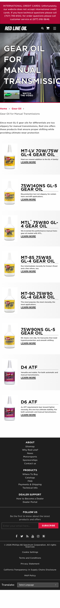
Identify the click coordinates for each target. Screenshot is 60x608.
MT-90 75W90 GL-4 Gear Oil (38, 295)
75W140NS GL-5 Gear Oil (39, 187)
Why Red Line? (30, 450)
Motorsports (30, 457)
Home (3, 108)
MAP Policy (30, 575)
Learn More (28, 162)
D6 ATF (29, 402)
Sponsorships (30, 460)
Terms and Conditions (30, 558)
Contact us (30, 463)
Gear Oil (16, 108)
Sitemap (30, 446)
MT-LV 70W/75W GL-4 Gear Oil (39, 152)
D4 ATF (29, 367)
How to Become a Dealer (30, 499)
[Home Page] (20, 28)
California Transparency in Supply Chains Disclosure (30, 569)
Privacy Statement (30, 563)
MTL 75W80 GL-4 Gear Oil (39, 223)
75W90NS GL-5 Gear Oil (38, 331)
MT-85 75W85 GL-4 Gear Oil (38, 259)
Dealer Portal (30, 502)
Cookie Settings (30, 552)
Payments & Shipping (30, 484)
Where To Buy (30, 474)
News (30, 453)
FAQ (30, 481)
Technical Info (30, 488)
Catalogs (30, 478)
